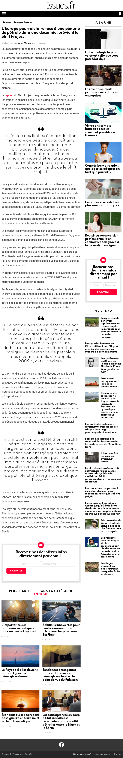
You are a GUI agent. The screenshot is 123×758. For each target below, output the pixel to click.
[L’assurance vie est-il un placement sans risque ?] (103, 189)
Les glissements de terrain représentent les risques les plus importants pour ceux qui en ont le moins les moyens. (111, 327)
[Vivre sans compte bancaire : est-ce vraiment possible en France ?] (103, 112)
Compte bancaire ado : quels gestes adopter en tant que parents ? (102, 169)
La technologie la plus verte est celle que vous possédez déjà (101, 56)
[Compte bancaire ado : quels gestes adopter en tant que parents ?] (103, 152)
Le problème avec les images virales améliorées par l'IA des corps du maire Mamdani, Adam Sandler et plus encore (110, 547)
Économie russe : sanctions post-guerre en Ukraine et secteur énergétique (20, 718)
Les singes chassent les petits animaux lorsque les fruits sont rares (110, 569)
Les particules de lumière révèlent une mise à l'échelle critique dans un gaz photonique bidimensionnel (101, 428)
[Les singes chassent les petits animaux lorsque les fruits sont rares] (92, 567)
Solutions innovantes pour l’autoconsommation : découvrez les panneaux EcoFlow (61, 630)
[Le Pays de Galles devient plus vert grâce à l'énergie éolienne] (20, 656)
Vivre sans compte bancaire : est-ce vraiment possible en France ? (100, 130)
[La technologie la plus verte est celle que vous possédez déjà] (103, 39)
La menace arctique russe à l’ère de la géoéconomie (110, 382)
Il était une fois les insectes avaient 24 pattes (109, 457)
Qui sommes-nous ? (82, 754)
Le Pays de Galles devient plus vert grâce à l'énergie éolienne (20, 673)
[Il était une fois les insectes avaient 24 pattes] (92, 457)
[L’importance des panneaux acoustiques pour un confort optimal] (20, 611)
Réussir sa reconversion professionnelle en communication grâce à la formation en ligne (102, 240)
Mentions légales (103, 754)
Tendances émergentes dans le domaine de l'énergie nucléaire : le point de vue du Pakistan (60, 675)
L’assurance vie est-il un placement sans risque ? (102, 204)
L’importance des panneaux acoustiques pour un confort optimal (19, 628)
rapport (9, 95)
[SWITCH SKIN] (120, 14)
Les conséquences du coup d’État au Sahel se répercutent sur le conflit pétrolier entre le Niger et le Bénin (61, 722)
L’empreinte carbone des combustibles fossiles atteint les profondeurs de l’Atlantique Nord (103, 443)
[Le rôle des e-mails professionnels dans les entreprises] (103, 75)
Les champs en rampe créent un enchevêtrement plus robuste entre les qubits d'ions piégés (102, 492)
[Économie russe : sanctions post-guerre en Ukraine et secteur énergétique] (20, 701)
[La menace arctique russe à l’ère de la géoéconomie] (92, 382)
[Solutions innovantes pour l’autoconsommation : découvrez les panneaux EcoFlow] (61, 611)
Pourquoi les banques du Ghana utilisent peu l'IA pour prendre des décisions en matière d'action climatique (102, 347)
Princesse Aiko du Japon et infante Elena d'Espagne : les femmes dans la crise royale (111, 526)
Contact (118, 754)
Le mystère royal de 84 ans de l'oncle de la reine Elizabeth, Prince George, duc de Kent (111, 365)
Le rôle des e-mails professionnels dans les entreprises (101, 92)
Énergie (41, 594)
